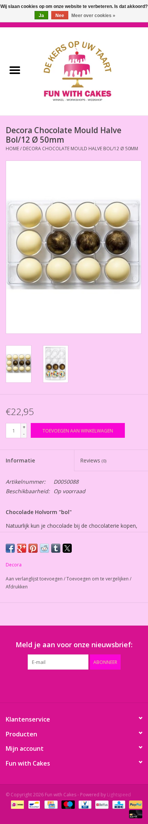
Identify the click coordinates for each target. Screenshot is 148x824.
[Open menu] (15, 69)
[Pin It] (33, 548)
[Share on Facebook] (10, 548)
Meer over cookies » (93, 15)
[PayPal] (134, 804)
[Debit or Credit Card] (134, 813)
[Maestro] (67, 804)
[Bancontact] (33, 804)
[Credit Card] (50, 804)
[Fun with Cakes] (89, 70)
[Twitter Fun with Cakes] (47, 685)
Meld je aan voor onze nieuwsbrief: (74, 645)
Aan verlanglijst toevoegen (35, 579)
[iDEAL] (16, 804)
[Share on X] (67, 548)
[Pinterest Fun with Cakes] (74, 685)
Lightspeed (119, 794)
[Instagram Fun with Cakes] (115, 685)
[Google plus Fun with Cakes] (60, 685)
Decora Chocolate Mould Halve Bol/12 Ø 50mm (80, 148)
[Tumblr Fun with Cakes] (101, 685)
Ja (41, 15)
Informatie (20, 460)
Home (12, 148)
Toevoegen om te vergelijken (98, 579)
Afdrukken (17, 586)
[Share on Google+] (21, 548)
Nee (59, 15)
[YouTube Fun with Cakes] (88, 685)
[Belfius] (101, 804)
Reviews (93, 460)
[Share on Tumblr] (55, 548)
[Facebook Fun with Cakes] (33, 685)
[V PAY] (84, 804)
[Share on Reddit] (44, 548)
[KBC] (118, 804)
